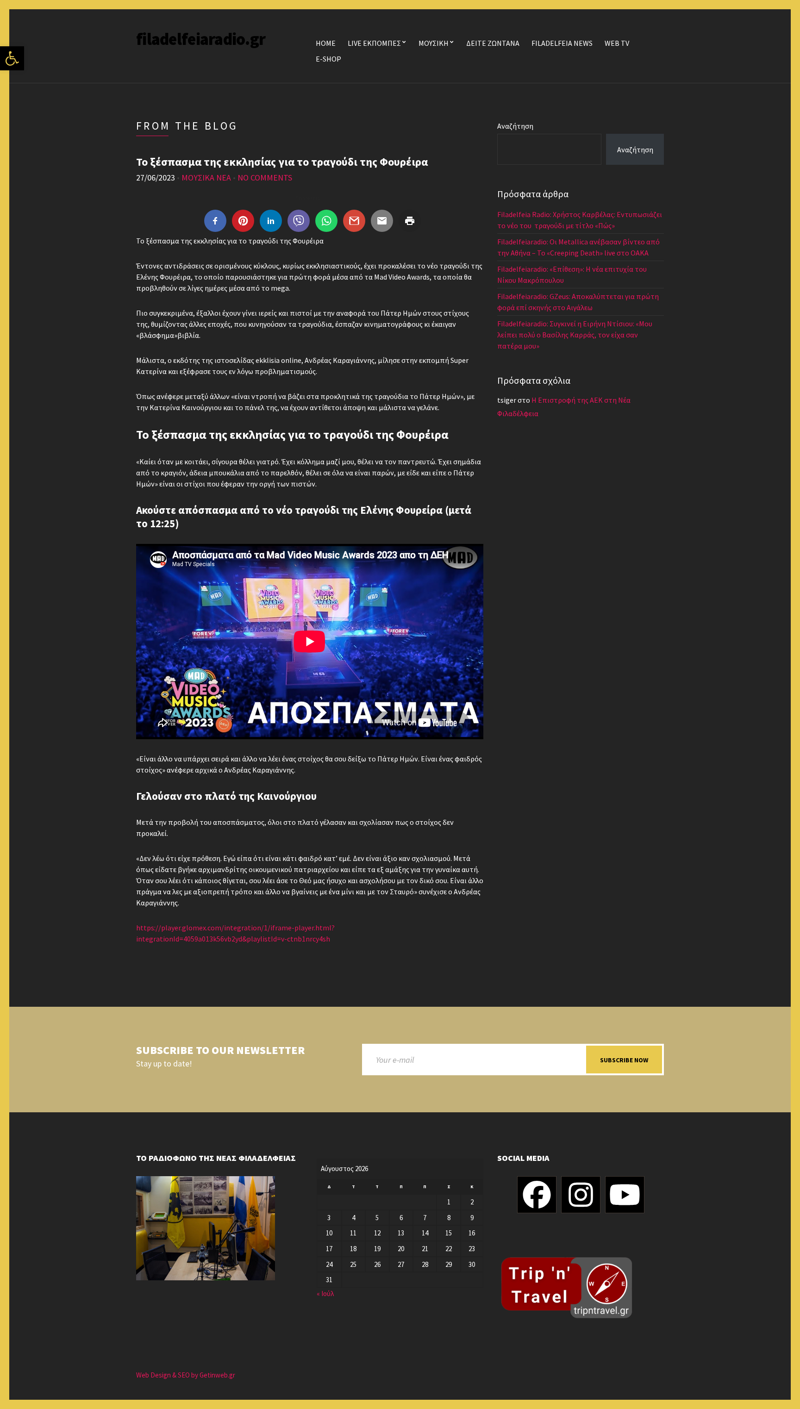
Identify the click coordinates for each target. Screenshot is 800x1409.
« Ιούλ (325, 1293)
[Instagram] (580, 1194)
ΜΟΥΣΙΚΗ (434, 43)
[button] (12, 58)
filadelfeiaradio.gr (200, 39)
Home (326, 43)
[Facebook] (536, 1194)
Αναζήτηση (515, 126)
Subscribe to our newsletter (220, 1050)
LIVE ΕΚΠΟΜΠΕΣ (374, 43)
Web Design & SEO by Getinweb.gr (185, 1375)
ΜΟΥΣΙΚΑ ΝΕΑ (206, 177)
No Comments (265, 177)
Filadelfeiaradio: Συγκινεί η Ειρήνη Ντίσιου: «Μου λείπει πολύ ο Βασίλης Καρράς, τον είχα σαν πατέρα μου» (574, 334)
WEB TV (617, 43)
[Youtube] (624, 1194)
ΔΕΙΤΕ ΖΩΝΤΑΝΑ (492, 43)
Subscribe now (624, 1060)
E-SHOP (328, 58)
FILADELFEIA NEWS (562, 43)
